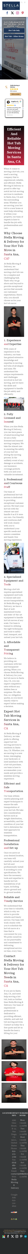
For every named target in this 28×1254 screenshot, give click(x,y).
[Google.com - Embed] (5, 1128)
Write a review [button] (16, 94)
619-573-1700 (14, 1154)
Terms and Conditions (8, 1231)
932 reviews (13, 91)
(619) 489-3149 (14, 1165)
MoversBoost (21, 1233)
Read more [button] (10, 115)
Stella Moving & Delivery (10, 1230)
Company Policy (21, 1230)
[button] (23, 108)
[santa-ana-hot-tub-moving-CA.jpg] (14, 1040)
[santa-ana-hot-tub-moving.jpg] (14, 1084)
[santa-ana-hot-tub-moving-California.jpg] (14, 1062)
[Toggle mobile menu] (25, 2)
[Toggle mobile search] (21, 2)
